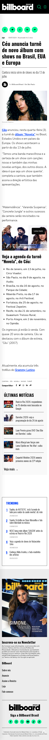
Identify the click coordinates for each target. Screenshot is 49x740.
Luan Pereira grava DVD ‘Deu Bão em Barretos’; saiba (29, 431)
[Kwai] (39, 722)
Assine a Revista (9, 681)
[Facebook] (10, 722)
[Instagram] (16, 722)
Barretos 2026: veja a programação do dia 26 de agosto (29, 418)
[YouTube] (28, 722)
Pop (3, 38)
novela (16, 381)
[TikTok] (33, 722)
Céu (11, 381)
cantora (5, 381)
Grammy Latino (25, 370)
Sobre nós (6, 670)
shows (23, 381)
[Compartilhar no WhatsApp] (20, 30)
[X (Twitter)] (22, 722)
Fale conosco (7, 691)
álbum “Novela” (25, 134)
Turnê (29, 381)
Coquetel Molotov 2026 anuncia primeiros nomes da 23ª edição (29, 459)
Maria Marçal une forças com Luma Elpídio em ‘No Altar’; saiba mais (29, 445)
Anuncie (5, 675)
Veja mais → (11, 469)
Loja (4, 686)
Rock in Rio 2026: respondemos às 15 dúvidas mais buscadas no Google (29, 405)
